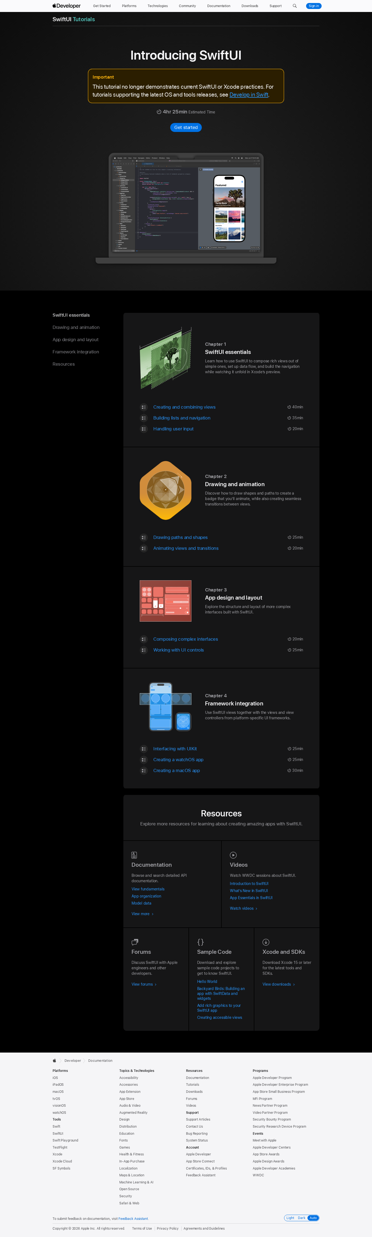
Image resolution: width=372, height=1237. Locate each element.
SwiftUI (58, 1134)
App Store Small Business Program (279, 1092)
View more (141, 914)
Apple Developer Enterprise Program (280, 1085)
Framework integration (76, 351)
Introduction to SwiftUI (249, 883)
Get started (186, 127)
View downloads (277, 984)
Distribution (128, 1126)
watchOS (59, 1113)
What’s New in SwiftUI (249, 891)
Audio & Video (129, 1106)
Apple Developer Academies (274, 1168)
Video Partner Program (270, 1113)
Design (124, 1119)
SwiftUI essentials (71, 315)
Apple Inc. (88, 1228)
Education (126, 1134)
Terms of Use (142, 1228)
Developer (73, 1061)
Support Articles (198, 1119)
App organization (146, 896)
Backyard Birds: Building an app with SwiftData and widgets (221, 993)
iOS (55, 1078)
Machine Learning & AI (136, 1182)
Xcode (57, 1154)
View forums (143, 984)
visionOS (59, 1106)
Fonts (123, 1140)
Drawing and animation (76, 327)
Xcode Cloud (62, 1161)
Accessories (128, 1085)
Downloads (194, 1092)
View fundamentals (148, 889)
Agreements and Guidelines (204, 1228)
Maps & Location (131, 1175)
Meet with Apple (264, 1140)
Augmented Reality (133, 1113)
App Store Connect (200, 1161)
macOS (58, 1092)
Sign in (314, 6)
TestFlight (60, 1147)
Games (124, 1147)
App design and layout (75, 339)
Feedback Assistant (200, 1175)
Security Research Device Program (279, 1126)
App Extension (129, 1092)
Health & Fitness (131, 1154)
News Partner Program (270, 1106)
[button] (295, 6)
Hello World (207, 981)
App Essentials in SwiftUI (251, 898)
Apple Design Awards (268, 1161)
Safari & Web (129, 1203)
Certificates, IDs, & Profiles (206, 1168)
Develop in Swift (249, 94)
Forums (191, 1099)
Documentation (100, 1061)
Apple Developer (198, 1154)
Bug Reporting (196, 1134)
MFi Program (262, 1099)
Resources (64, 364)
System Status (197, 1140)
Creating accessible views (219, 1017)
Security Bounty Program (272, 1119)
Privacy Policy (168, 1228)
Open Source (129, 1189)
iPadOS (58, 1085)
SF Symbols (61, 1168)
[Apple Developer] (67, 6)
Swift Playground (65, 1140)
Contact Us (194, 1126)
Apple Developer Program (272, 1078)
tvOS (56, 1099)
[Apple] (56, 1060)
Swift (56, 1126)
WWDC (258, 1175)
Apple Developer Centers (272, 1147)
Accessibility (128, 1078)
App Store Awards (266, 1154)
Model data (141, 903)
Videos (191, 1106)
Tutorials (192, 1085)
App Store (126, 1099)
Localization (128, 1168)
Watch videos (242, 908)
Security (125, 1196)
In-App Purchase (132, 1161)
